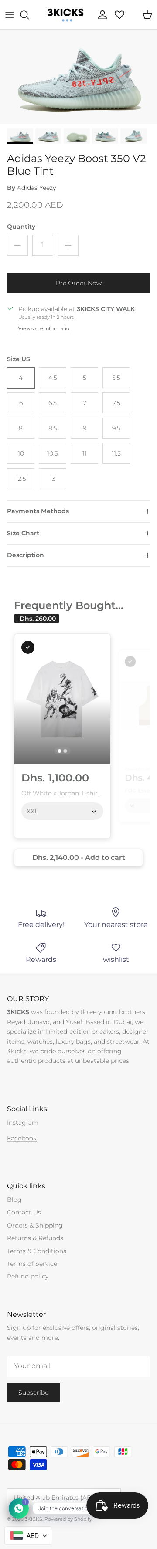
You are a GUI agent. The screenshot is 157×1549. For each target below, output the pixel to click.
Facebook (22, 1138)
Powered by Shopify (68, 1519)
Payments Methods (38, 511)
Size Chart (23, 533)
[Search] (28, 14)
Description (25, 555)
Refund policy (27, 1276)
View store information (45, 328)
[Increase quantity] (68, 245)
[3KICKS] (64, 14)
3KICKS (33, 1519)
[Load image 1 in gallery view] (78, 77)
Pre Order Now (79, 283)
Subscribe (33, 1393)
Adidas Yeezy (36, 188)
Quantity (21, 226)
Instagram (22, 1122)
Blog (14, 1200)
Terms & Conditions (36, 1251)
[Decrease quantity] (17, 245)
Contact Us (24, 1212)
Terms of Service (32, 1264)
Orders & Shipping (35, 1225)
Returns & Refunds (35, 1238)
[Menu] (9, 14)
